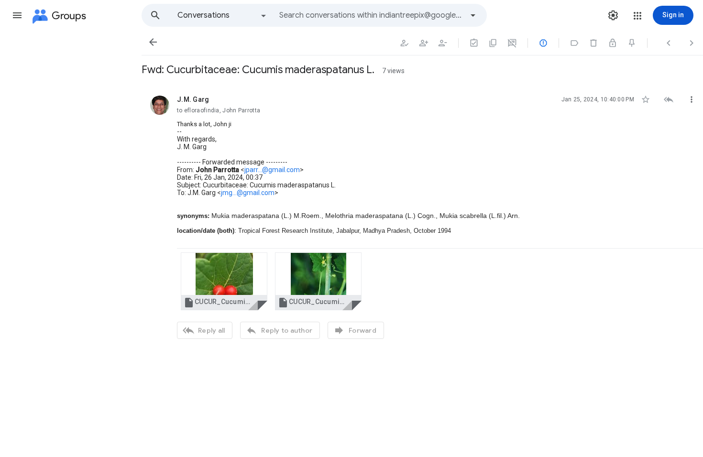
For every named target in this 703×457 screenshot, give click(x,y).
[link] (224, 281)
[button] (17, 15)
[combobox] (371, 15)
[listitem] (422, 216)
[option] (222, 15)
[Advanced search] (473, 15)
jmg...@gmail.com (248, 192)
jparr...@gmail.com (272, 170)
